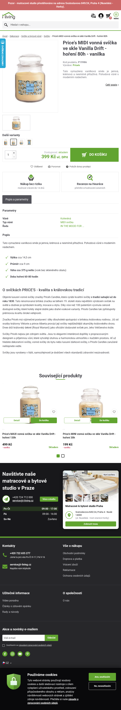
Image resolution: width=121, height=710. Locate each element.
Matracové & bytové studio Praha (84, 506)
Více (49, 499)
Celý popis (111, 84)
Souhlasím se (29, 645)
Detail (17, 420)
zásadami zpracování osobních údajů (35, 645)
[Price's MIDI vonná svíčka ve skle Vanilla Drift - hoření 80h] (13, 142)
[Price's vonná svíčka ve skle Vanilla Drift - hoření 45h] (29, 142)
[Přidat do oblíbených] (54, 412)
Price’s (76, 65)
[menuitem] (6, 663)
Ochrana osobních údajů (76, 575)
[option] (16, 122)
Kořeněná (65, 218)
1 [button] (58, 455)
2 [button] (62, 455)
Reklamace (69, 570)
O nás (66, 600)
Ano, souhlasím (102, 677)
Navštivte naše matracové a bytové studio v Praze (24, 481)
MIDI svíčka (66, 222)
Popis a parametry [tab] (17, 199)
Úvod (4, 36)
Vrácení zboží (70, 564)
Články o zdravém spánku (16, 606)
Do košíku (44, 420)
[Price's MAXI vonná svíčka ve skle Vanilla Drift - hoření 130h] (5, 142)
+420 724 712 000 (22, 497)
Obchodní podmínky (74, 553)
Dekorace (14, 36)
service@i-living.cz (22, 500)
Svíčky (47, 36)
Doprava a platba (72, 558)
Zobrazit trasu (91, 524)
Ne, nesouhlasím (102, 686)
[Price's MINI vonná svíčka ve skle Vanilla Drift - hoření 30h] (21, 142)
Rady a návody (10, 611)
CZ (7, 662)
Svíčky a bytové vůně (31, 36)
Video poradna (10, 600)
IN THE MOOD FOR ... (72, 226)
